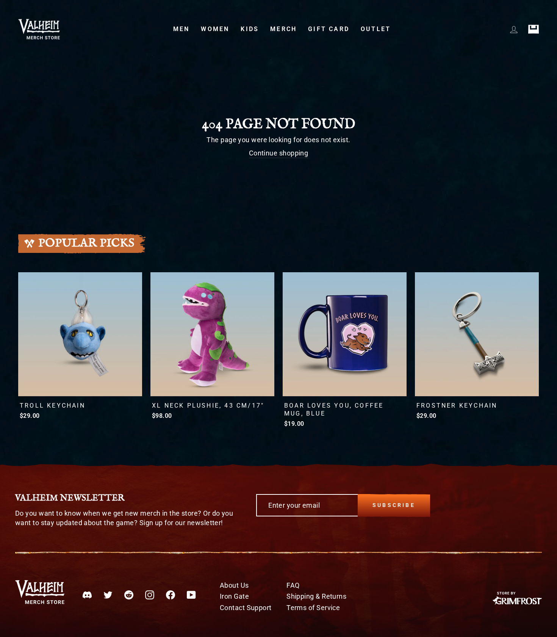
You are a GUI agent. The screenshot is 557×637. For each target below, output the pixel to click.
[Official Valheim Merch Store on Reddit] (128, 594)
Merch (283, 29)
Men (181, 29)
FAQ (292, 585)
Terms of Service (313, 608)
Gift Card (328, 29)
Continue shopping (278, 153)
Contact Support (246, 608)
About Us (234, 585)
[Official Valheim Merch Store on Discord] (87, 594)
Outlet (376, 29)
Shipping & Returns (316, 596)
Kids (250, 29)
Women (215, 29)
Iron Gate (234, 596)
